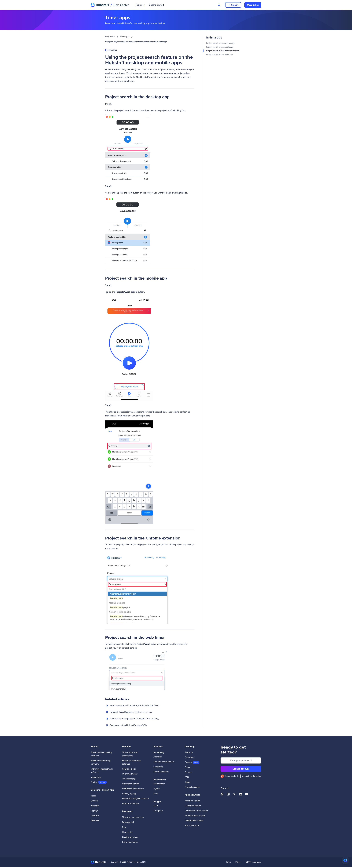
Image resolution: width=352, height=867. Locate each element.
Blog (124, 827)
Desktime (95, 821)
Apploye (94, 811)
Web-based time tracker (133, 789)
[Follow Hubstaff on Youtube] (246, 795)
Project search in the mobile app (219, 47)
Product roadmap (192, 787)
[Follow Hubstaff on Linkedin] (240, 795)
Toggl (93, 796)
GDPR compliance (253, 862)
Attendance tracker (130, 784)
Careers (188, 762)
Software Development (163, 762)
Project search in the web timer (219, 55)
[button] (345, 860)
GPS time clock (129, 769)
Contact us (189, 757)
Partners (188, 772)
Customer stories (130, 842)
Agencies (157, 757)
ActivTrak (95, 816)
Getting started (156, 5)
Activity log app (129, 794)
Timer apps (124, 37)
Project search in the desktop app (220, 43)
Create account (241, 768)
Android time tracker (194, 821)
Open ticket (252, 5)
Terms (228, 862)
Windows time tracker (195, 816)
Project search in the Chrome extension (222, 51)
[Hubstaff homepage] (99, 862)
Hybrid (156, 789)
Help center (110, 37)
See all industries (161, 772)
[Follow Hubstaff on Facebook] (222, 795)
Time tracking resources (133, 817)
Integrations (96, 777)
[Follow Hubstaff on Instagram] (228, 795)
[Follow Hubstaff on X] (234, 795)
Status (187, 782)
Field (155, 794)
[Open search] (219, 5)
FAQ (187, 777)
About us (189, 752)
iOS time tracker (192, 826)
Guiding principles (130, 837)
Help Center (121, 5)
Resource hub (128, 822)
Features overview (130, 804)
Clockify (94, 801)
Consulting (158, 767)
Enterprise (158, 811)
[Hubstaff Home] (100, 5)
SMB (155, 806)
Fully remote (159, 784)
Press (187, 767)
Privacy (238, 862)
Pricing (94, 782)
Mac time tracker (192, 801)
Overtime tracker (129, 774)
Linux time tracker (193, 806)
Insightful (95, 806)
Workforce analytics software (135, 799)
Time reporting (128, 779)
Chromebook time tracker (196, 811)
